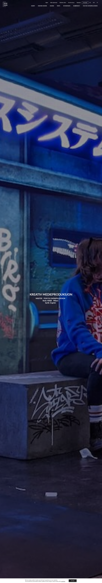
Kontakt (42, 49)
